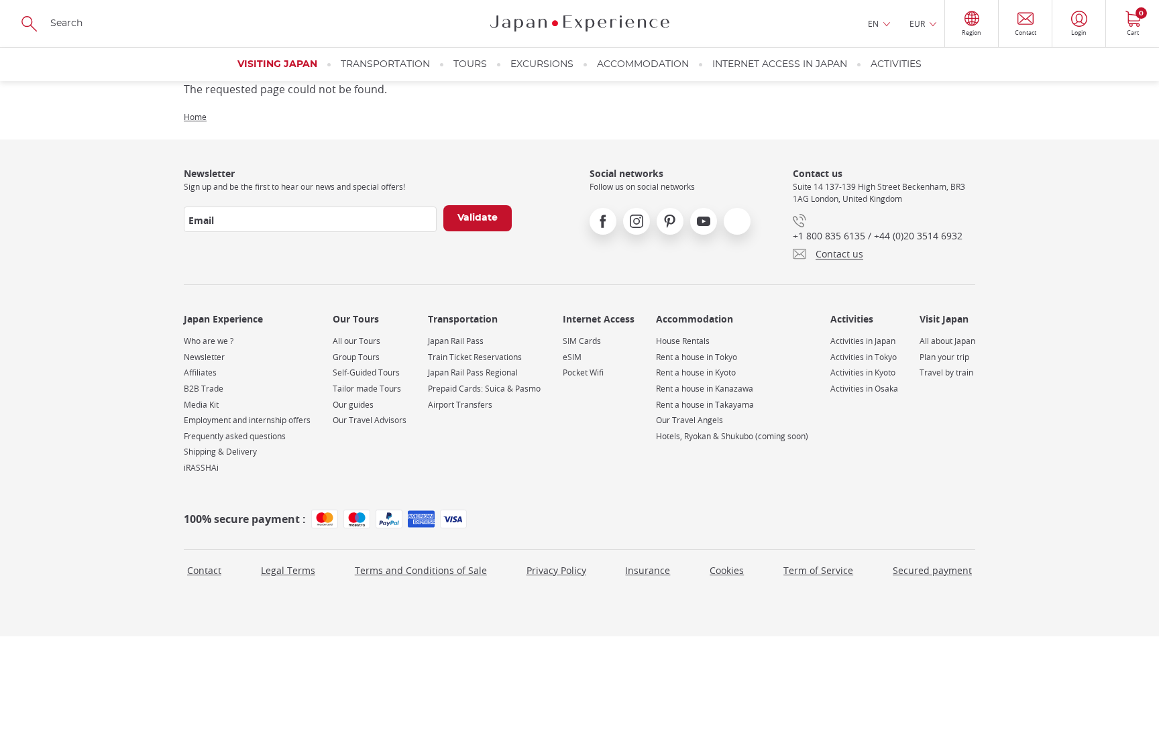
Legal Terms (288, 570)
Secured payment (932, 570)
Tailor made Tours (367, 389)
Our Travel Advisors (369, 420)
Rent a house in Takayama (705, 405)
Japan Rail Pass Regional (473, 372)
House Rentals (683, 341)
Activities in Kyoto (862, 372)
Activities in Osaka (864, 389)
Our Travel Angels (689, 420)
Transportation (385, 64)
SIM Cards (582, 341)
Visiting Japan (277, 64)
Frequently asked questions (235, 436)
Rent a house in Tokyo (696, 357)
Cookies (727, 570)
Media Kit (201, 405)
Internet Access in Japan (779, 64)
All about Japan (947, 341)
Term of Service (818, 570)
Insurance (647, 570)
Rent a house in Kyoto (696, 372)
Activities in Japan (862, 341)
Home (195, 116)
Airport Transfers (460, 405)
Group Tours (356, 357)
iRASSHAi (201, 468)
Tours (470, 64)
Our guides (353, 405)
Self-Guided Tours (366, 372)
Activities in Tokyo (863, 357)
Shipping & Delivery (220, 452)
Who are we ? (208, 341)
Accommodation (643, 64)
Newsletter (204, 357)
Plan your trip (944, 357)
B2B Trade (203, 389)
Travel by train (946, 372)
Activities (896, 64)
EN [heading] (873, 23)
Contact (204, 570)
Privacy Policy (556, 570)
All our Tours (356, 341)
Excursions (541, 64)
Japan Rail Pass (456, 341)
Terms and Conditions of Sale (421, 570)
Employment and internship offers (247, 420)
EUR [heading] (917, 23)
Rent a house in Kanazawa (704, 389)
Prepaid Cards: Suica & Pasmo (484, 389)
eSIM (572, 357)
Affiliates (200, 372)
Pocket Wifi (583, 372)
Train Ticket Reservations (475, 357)
